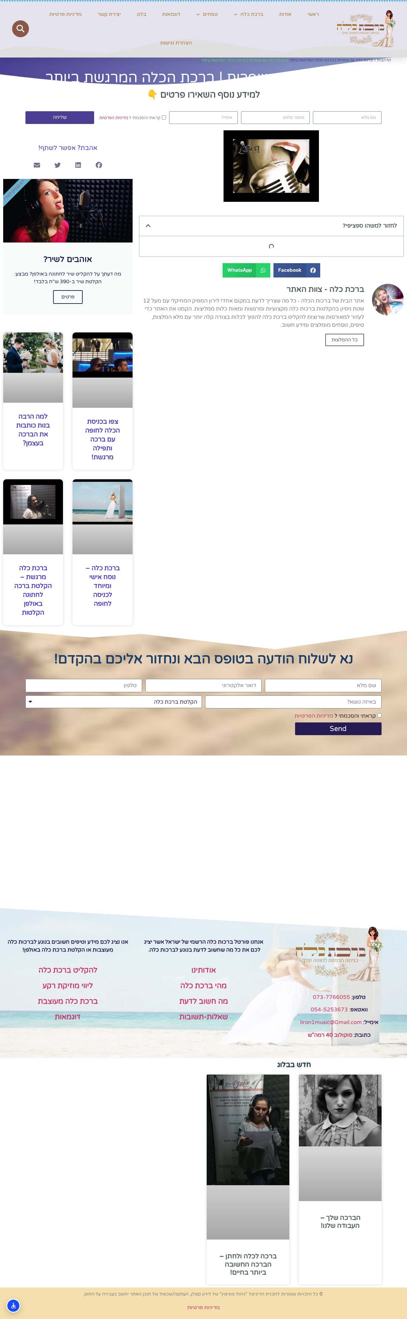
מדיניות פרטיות (65, 14)
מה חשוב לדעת (203, 1001)
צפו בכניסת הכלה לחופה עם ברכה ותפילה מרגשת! (102, 439)
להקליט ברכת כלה (67, 970)
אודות (285, 14)
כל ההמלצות (345, 340)
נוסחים (210, 14)
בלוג (141, 14)
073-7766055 (331, 997)
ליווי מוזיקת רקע (68, 985)
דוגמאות (171, 14)
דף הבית (384, 60)
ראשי (313, 14)
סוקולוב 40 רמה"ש (330, 1035)
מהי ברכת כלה (203, 985)
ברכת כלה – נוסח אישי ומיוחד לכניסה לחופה (103, 586)
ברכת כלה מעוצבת (68, 1001)
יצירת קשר (109, 14)
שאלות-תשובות (203, 1017)
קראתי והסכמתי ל (129, 117)
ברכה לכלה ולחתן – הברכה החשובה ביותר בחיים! (248, 1264)
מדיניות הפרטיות (113, 117)
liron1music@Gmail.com (331, 1022)
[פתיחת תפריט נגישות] (13, 1306)
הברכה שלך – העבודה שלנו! (340, 1222)
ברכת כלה (251, 14)
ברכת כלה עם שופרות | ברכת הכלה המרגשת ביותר (331, 60)
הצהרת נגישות (176, 43)
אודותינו (203, 970)
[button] (20, 28)
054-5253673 (329, 1009)
